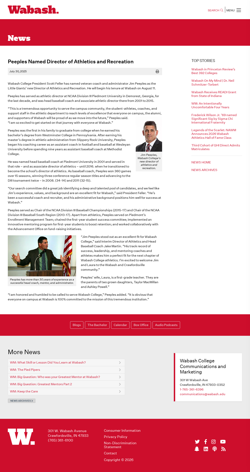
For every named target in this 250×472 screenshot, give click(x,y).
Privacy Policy (115, 437)
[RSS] (223, 449)
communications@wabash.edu (202, 394)
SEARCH (213, 10)
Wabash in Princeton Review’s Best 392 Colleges (213, 71)
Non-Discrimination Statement (120, 445)
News (19, 39)
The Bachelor (97, 325)
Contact (110, 453)
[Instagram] (213, 442)
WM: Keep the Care (24, 391)
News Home (201, 162)
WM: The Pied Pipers (25, 370)
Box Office (141, 325)
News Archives (204, 170)
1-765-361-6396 (192, 389)
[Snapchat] (196, 449)
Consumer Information (122, 431)
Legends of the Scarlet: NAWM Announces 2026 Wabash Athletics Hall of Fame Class (213, 133)
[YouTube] (223, 442)
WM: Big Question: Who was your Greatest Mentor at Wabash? (55, 377)
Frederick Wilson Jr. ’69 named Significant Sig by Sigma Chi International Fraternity (214, 118)
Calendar (120, 325)
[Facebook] (205, 442)
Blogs (77, 325)
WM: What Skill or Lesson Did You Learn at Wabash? (48, 362)
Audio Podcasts (166, 325)
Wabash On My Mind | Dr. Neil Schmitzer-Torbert (212, 82)
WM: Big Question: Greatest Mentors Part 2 (41, 384)
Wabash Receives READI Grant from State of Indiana (213, 94)
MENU (230, 10)
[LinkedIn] (206, 449)
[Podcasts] (214, 449)
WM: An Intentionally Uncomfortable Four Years (210, 105)
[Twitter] (197, 442)
